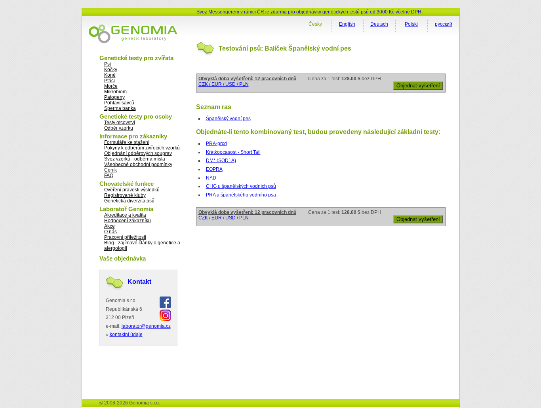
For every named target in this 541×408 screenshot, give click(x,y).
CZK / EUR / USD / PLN (223, 84)
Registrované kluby (125, 195)
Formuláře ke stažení (126, 142)
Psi (107, 64)
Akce (109, 226)
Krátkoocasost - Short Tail (233, 152)
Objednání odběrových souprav (138, 153)
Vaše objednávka (122, 258)
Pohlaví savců (119, 103)
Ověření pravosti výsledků (132, 190)
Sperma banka (120, 108)
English (347, 24)
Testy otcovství (119, 122)
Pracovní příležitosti (125, 237)
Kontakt (139, 281)
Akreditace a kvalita (125, 215)
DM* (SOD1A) (221, 160)
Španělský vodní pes (228, 118)
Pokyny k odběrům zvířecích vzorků (142, 148)
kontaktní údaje (126, 334)
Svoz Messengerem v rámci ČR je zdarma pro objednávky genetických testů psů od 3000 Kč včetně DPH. (309, 12)
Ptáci (109, 80)
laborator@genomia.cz (146, 326)
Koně (110, 75)
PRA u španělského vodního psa (241, 195)
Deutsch (379, 24)
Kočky (110, 69)
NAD (211, 178)
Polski (411, 24)
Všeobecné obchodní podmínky (138, 164)
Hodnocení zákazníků (127, 220)
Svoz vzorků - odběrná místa (134, 159)
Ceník (110, 170)
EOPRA (214, 169)
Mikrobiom (115, 91)
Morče (111, 86)
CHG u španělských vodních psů (241, 186)
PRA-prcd (216, 143)
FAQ (108, 175)
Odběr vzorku (118, 128)
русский (443, 24)
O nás (110, 231)
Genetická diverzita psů (129, 201)
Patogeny (114, 97)
